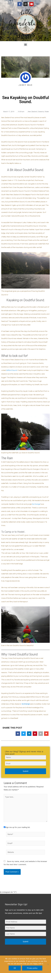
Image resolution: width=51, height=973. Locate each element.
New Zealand (32, 112)
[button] (26, 44)
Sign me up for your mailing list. (17, 827)
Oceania (41, 112)
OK (15, 968)
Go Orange (36, 504)
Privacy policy (32, 968)
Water (47, 112)
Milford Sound (11, 370)
